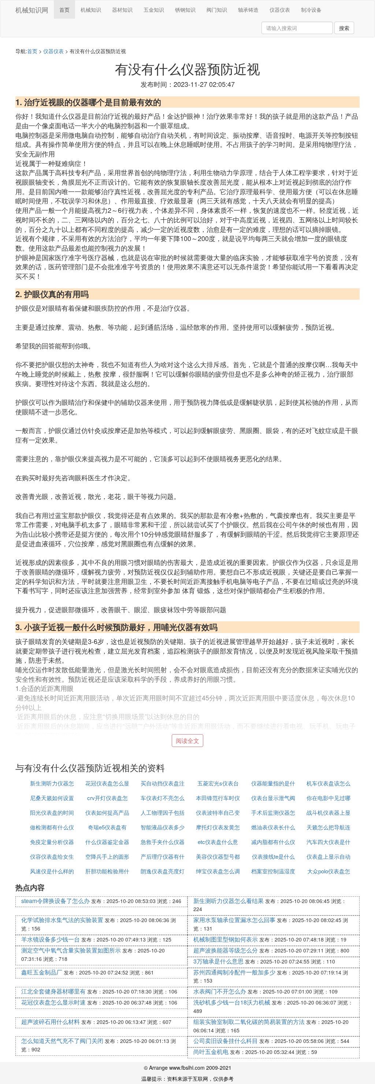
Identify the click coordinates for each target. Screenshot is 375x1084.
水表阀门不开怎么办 (219, 991)
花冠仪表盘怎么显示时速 (53, 1002)
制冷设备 (311, 9)
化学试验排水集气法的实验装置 (62, 919)
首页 (64, 9)
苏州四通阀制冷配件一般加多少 (234, 972)
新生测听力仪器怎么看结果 (228, 900)
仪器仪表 (280, 9)
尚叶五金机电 (211, 1051)
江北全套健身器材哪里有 (53, 991)
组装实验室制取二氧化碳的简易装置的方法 (249, 1021)
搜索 (344, 28)
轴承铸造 (248, 9)
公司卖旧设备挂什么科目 (225, 1040)
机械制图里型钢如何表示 (225, 939)
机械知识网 (31, 9)
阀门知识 (217, 9)
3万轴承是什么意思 (218, 961)
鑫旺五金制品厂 (41, 972)
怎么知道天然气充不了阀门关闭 (62, 1040)
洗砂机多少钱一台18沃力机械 (231, 1002)
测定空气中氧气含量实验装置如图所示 (71, 950)
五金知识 (154, 9)
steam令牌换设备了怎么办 (55, 900)
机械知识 (91, 9)
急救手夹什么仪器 (163, 842)
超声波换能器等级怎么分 (225, 950)
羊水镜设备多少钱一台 (50, 939)
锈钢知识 (185, 9)
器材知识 (122, 9)
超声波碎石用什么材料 (50, 1021)
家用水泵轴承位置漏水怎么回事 (234, 919)
